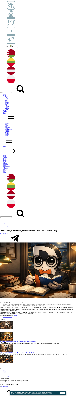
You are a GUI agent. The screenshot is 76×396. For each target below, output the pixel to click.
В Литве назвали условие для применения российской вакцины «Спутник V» (15, 363)
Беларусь (6, 100)
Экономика (5, 111)
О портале (5, 374)
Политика (4, 110)
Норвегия (7, 106)
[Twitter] (11, 26)
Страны (4, 95)
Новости (4, 94)
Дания (6, 105)
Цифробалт (7, 126)
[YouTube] (11, 34)
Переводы (7, 123)
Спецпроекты (7, 131)
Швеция (6, 109)
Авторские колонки (8, 129)
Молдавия (7, 102)
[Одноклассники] (11, 17)
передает (2, 300)
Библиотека (7, 132)
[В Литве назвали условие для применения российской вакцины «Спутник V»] (6, 362)
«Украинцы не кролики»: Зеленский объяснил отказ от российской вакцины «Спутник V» (17, 352)
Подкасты (7, 134)
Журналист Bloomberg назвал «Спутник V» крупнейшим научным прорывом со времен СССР (18, 341)
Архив (4, 370)
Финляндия (7, 108)
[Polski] (11, 83)
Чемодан (6, 128)
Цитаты (6, 135)
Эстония (6, 99)
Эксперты (7, 130)
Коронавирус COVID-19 (7, 317)
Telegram (15, 315)
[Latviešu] (11, 74)
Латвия (6, 98)
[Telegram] (11, 43)
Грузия (6, 104)
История (4, 112)
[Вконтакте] (11, 8)
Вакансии (4, 373)
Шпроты (6, 124)
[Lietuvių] (11, 65)
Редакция (4, 372)
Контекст (4, 113)
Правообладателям (6, 375)
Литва (6, 97)
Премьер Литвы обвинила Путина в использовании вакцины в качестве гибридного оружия (18, 329)
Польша (6, 107)
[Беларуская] (11, 57)
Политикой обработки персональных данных (44, 393)
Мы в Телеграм (3, 241)
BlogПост (7, 125)
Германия (7, 103)
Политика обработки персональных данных (11, 376)
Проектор (7, 133)
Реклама (4, 371)
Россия (6, 96)
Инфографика (7, 127)
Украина (6, 101)
